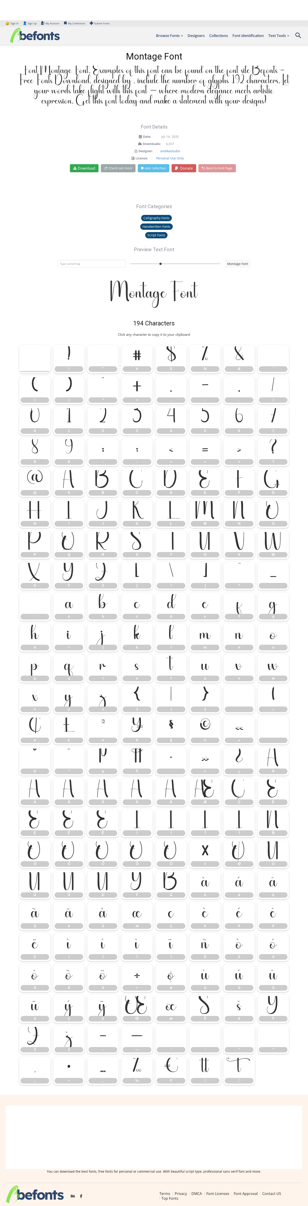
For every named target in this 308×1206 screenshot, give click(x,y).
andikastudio (170, 151)
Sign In (12, 23)
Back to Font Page (219, 168)
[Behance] (73, 1196)
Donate (186, 168)
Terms (164, 1194)
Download (86, 168)
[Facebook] (81, 1196)
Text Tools (277, 35)
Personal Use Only (170, 158)
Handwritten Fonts (156, 226)
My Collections (76, 23)
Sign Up (30, 23)
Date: (147, 136)
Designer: (145, 151)
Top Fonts (169, 1198)
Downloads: (152, 144)
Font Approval (246, 1194)
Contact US (271, 1194)
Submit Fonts (102, 23)
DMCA (196, 1194)
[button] (298, 37)
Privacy (181, 1194)
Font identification (248, 35)
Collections (218, 35)
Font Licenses (217, 1194)
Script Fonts (156, 235)
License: (142, 158)
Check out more (120, 168)
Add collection (155, 168)
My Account (52, 23)
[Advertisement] (154, 1137)
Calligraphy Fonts (156, 218)
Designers (196, 35)
